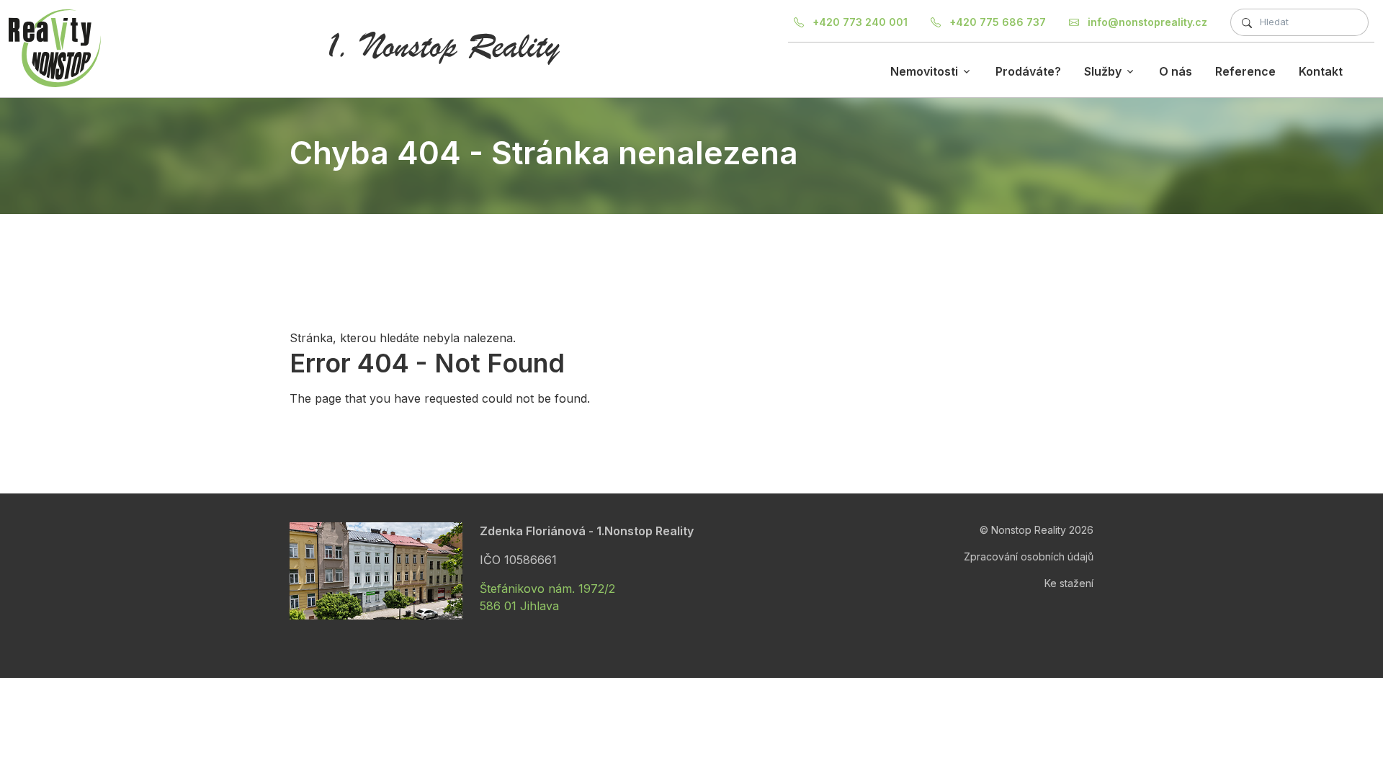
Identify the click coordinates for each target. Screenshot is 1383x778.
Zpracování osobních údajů (1028, 556)
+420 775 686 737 (996, 22)
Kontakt (1321, 71)
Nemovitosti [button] (924, 71)
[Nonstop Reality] (55, 48)
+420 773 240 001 (859, 22)
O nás (1175, 71)
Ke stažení (1068, 583)
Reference (1245, 71)
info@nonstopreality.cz (1146, 22)
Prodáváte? (1028, 71)
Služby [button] (1103, 71)
